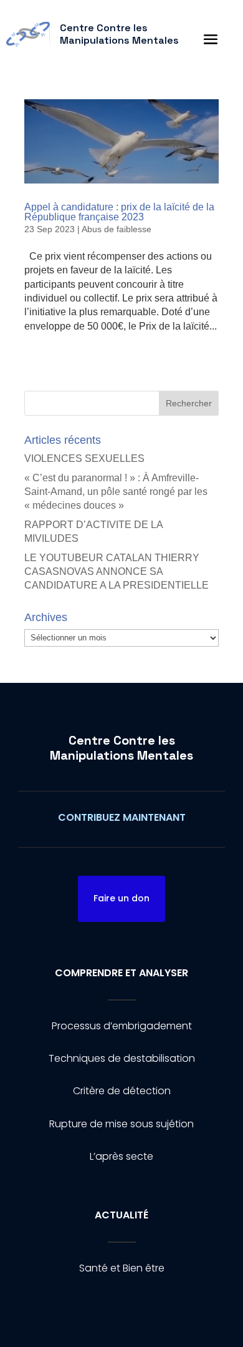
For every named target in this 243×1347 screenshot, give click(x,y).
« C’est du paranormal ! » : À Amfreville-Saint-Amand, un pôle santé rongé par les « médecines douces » (115, 492)
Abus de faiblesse (116, 229)
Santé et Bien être (121, 1268)
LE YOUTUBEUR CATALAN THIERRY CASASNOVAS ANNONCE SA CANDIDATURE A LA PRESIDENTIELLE (116, 571)
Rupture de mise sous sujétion (121, 1124)
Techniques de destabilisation (122, 1058)
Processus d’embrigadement (122, 1026)
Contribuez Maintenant (122, 817)
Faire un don (121, 898)
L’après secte (121, 1156)
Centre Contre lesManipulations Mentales (121, 747)
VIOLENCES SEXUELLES (84, 458)
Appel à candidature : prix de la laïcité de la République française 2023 (119, 212)
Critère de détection (122, 1091)
